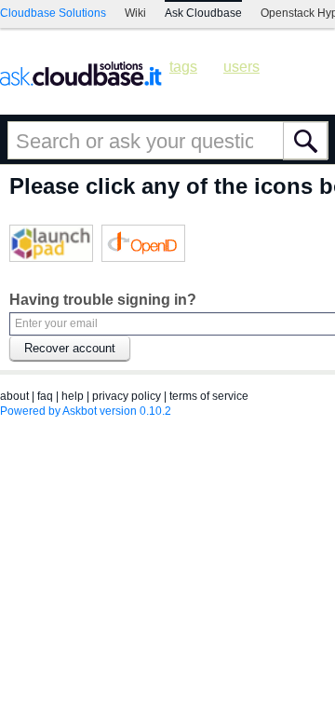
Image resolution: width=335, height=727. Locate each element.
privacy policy (126, 396)
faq (45, 396)
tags (183, 67)
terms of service (208, 396)
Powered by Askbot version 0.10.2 (85, 411)
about (14, 396)
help (72, 396)
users (241, 67)
